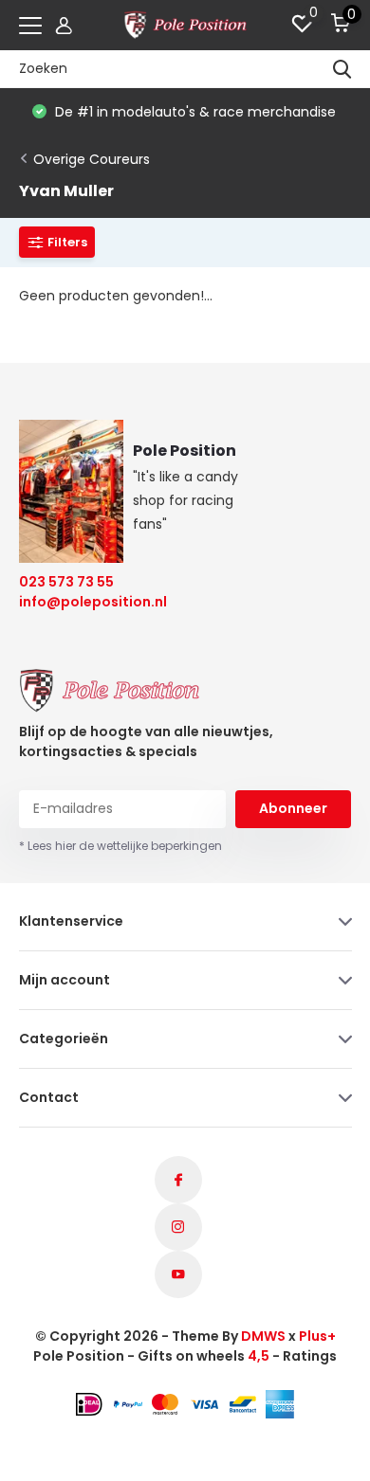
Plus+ (317, 1336)
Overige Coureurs (91, 159)
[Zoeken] (342, 69)
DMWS (263, 1336)
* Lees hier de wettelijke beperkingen (120, 846)
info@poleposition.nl (81, 601)
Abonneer (293, 808)
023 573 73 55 (66, 581)
